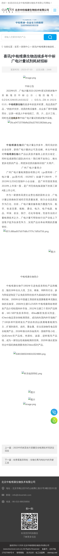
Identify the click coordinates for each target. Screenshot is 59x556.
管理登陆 (20, 553)
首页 (17, 46)
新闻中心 (25, 46)
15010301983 (54, 412)
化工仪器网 (40, 553)
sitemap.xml (52, 553)
